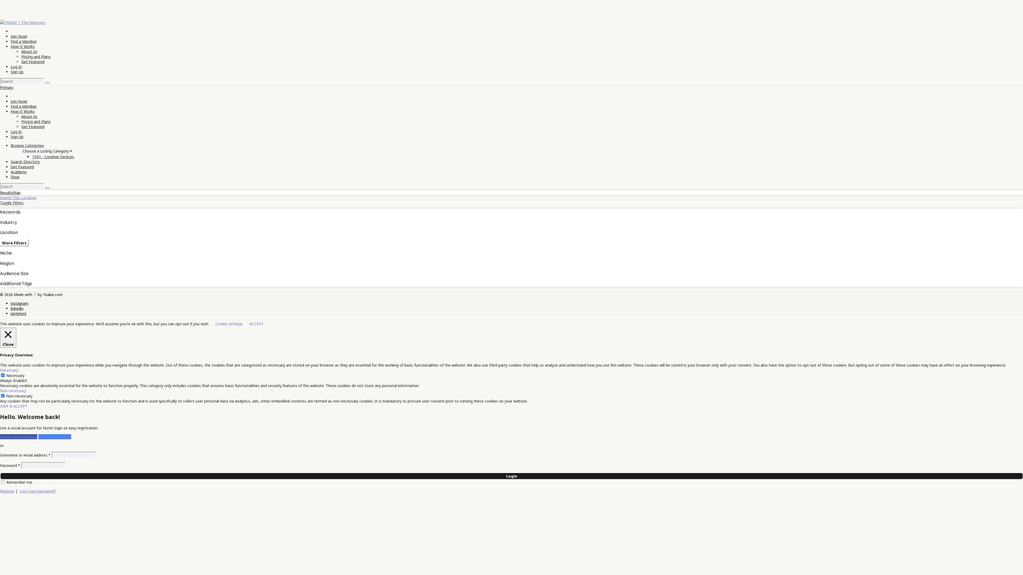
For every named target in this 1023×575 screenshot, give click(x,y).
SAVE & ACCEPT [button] (14, 406)
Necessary (15, 375)
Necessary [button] (9, 370)
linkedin (17, 308)
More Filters (14, 242)
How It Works (23, 46)
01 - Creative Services (53, 156)
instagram (19, 303)
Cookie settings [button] (229, 323)
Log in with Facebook (18, 436)
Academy (19, 171)
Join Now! (19, 36)
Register (7, 491)
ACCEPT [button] (256, 323)
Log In (16, 66)
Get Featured (32, 61)
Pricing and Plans (36, 56)
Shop (15, 176)
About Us (29, 51)
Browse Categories (27, 145)
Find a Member (24, 41)
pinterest (18, 313)
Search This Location (18, 197)
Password (10, 465)
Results (6, 192)
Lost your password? (38, 491)
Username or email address (25, 455)
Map (17, 192)
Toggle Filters (11, 202)
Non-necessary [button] (13, 390)
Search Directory (25, 161)
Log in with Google (54, 436)
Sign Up (17, 71)
